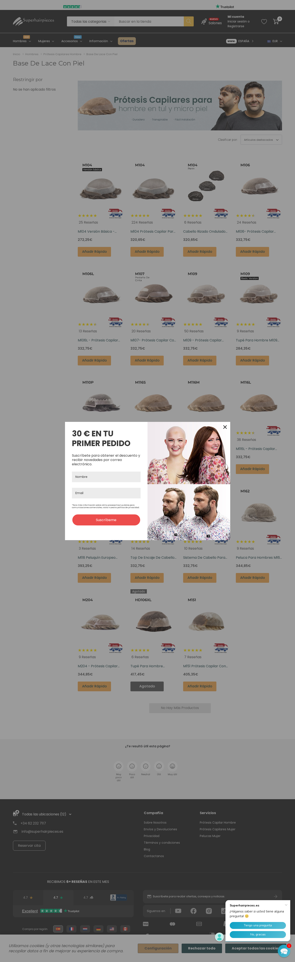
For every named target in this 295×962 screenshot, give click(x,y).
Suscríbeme (106, 519)
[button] (284, 951)
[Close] (225, 427)
